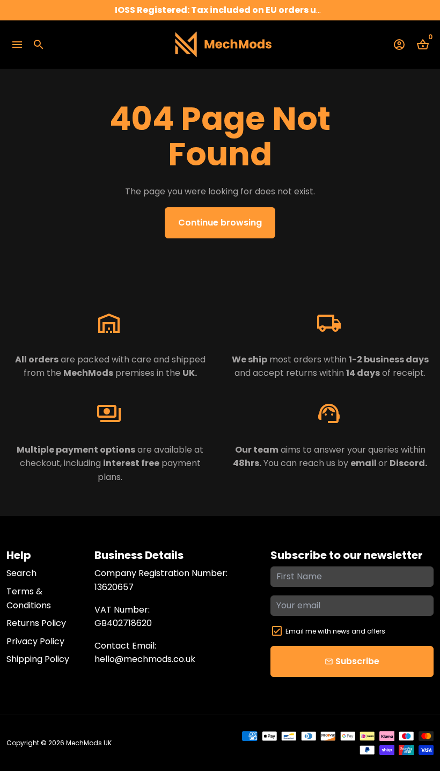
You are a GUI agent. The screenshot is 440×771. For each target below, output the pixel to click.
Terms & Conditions (28, 598)
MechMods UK (89, 742)
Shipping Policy (37, 659)
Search (21, 573)
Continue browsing (220, 222)
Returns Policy (36, 623)
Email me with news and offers (335, 631)
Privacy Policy (35, 641)
